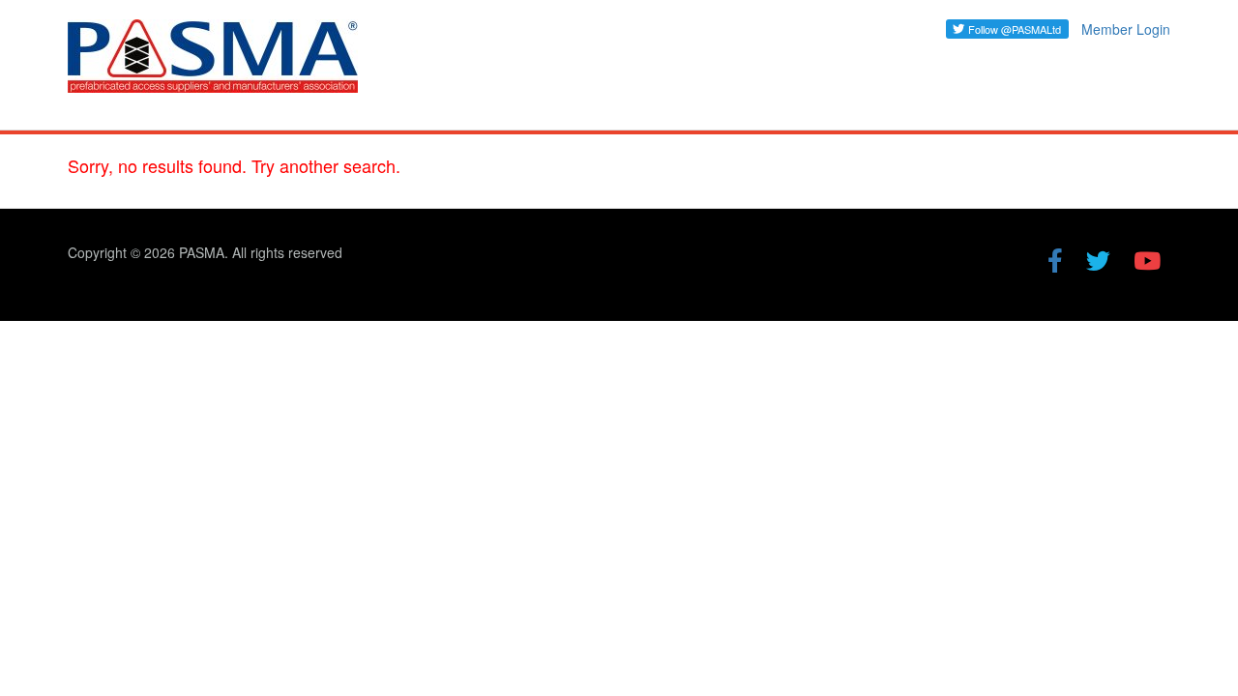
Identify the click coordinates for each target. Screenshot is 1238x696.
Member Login (1125, 29)
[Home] (220, 64)
